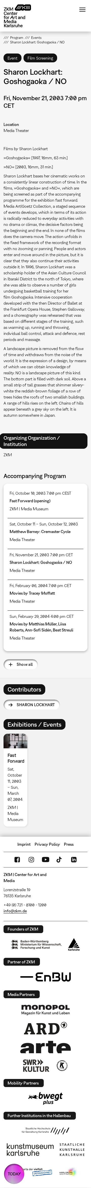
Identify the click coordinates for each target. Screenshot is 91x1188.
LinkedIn (74, 859)
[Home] (21, 16)
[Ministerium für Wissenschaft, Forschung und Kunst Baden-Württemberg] (36, 944)
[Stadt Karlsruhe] (74, 944)
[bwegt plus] (45, 1098)
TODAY (14, 1174)
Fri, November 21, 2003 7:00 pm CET (41, 554)
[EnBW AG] (45, 977)
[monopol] (45, 1009)
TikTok (60, 859)
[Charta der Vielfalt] (32, 1172)
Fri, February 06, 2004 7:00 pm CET (41, 585)
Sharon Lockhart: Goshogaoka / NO (41, 562)
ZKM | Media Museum (29, 509)
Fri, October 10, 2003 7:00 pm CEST (40, 493)
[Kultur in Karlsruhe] (61, 1065)
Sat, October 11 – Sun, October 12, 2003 (44, 524)
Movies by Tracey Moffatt (32, 593)
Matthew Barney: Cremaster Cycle (40, 531)
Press (69, 844)
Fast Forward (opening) (30, 500)
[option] (17, 780)
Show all (25, 664)
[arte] (45, 1047)
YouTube (45, 859)
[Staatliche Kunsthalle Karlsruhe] (72, 1149)
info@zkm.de (15, 911)
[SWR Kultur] (36, 1065)
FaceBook (17, 859)
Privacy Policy (47, 844)
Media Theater (16, 130)
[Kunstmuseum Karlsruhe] (30, 1149)
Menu (82, 9)
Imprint (24, 844)
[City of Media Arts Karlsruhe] (68, 1172)
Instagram (31, 859)
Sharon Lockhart (36, 704)
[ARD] (45, 1028)
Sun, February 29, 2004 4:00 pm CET (42, 616)
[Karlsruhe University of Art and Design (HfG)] (45, 1131)
